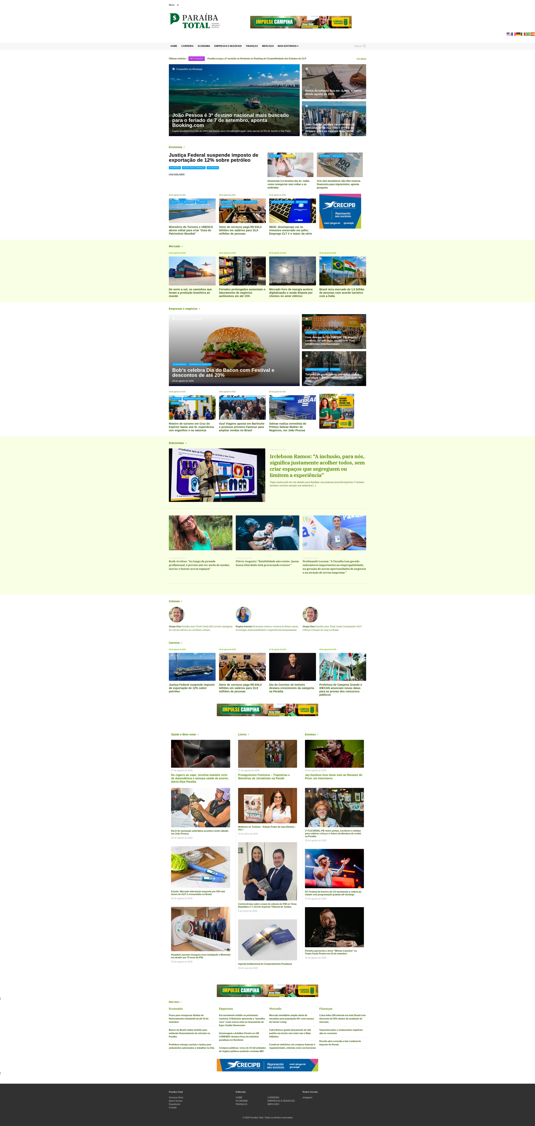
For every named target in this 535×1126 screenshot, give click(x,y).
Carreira (174, 642)
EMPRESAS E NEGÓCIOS (228, 46)
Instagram (307, 1097)
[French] (513, 34)
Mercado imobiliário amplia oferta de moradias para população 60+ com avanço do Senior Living (291, 1018)
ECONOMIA (204, 46)
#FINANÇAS (288, 156)
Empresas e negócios (183, 308)
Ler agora (361, 58)
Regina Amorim (244, 626)
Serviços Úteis (176, 1097)
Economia (175, 147)
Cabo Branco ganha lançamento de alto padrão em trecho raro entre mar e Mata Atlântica (290, 1033)
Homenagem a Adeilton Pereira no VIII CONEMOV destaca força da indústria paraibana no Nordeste (239, 1036)
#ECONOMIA (213, 168)
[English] (509, 34)
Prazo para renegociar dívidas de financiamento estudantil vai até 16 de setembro (189, 1018)
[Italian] (523, 34)
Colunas (174, 601)
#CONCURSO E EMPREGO (193, 168)
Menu (171, 5)
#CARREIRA (175, 168)
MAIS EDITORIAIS (287, 46)
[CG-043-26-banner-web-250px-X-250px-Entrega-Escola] (342, 411)
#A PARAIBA (311, 332)
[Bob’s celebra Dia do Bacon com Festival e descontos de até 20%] (234, 350)
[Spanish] (532, 34)
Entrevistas (176, 443)
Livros (242, 734)
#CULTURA (176, 202)
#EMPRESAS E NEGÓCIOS (200, 364)
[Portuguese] (528, 34)
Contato (173, 1107)
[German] (518, 34)
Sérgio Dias (175, 626)
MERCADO (268, 46)
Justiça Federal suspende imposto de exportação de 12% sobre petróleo (213, 157)
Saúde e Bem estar (183, 734)
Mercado (174, 246)
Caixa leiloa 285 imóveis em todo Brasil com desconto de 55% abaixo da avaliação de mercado (342, 1018)
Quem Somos (175, 1101)
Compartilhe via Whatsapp (189, 69)
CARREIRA (187, 46)
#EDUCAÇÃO (338, 156)
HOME (174, 46)
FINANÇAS (252, 46)
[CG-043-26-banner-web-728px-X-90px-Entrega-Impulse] (301, 22)
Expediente (174, 1104)
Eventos (310, 734)
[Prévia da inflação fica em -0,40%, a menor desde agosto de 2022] (334, 81)
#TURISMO (201, 202)
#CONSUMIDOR (179, 364)
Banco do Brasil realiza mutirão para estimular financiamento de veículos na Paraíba (189, 1033)
